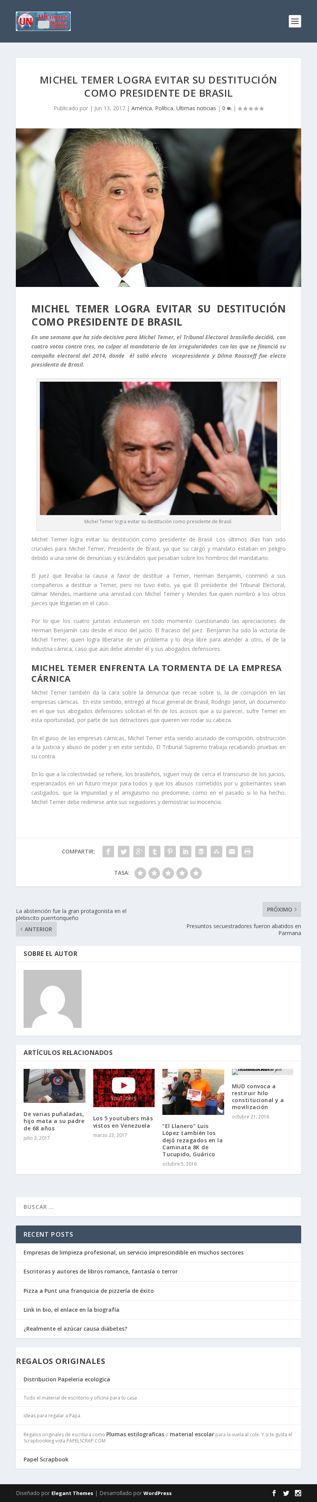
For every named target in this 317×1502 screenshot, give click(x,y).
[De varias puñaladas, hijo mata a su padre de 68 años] (54, 1086)
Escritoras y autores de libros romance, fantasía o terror (101, 1271)
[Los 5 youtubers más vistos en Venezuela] (124, 1088)
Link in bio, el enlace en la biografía (71, 1309)
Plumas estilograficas (135, 1434)
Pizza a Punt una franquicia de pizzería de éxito (89, 1290)
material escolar (192, 1434)
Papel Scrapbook (46, 1459)
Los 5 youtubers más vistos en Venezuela (123, 1122)
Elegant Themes (72, 1493)
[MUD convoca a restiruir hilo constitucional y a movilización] (263, 1072)
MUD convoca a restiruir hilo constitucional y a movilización (258, 1096)
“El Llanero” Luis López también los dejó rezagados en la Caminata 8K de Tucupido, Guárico (192, 1140)
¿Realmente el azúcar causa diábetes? (75, 1328)
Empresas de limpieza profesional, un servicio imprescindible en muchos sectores (134, 1252)
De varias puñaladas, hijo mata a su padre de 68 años (54, 1121)
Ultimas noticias (196, 108)
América (141, 108)
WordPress (157, 1493)
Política (164, 108)
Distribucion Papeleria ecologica (67, 1379)
